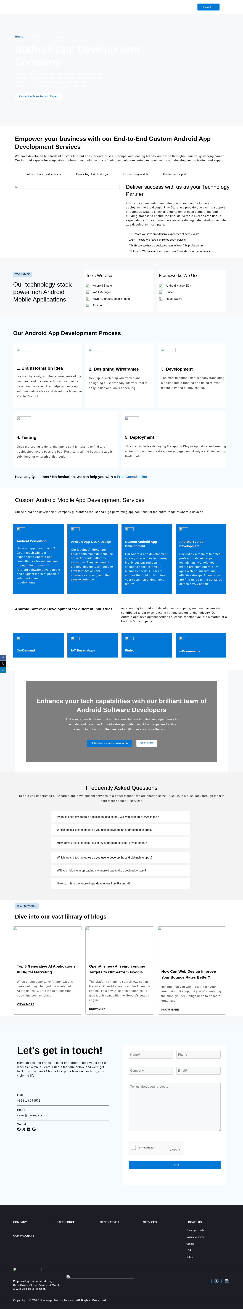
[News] (227, 1281)
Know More (25, 1004)
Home (19, 36)
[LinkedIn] (221, 1281)
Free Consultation (132, 477)
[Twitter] (216, 1281)
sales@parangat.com (32, 1115)
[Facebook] (211, 1281)
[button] (120, 816)
